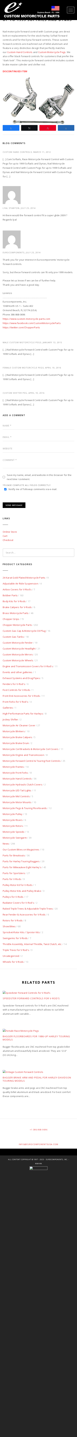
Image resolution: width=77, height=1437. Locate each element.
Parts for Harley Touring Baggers (21, 861)
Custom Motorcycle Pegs (52, 52)
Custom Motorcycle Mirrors (18, 654)
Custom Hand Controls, (18, 152)
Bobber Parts (10, 595)
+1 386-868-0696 (38, 1129)
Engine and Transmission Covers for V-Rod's (28, 666)
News (6, 843)
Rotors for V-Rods (13, 920)
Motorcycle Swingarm (15, 837)
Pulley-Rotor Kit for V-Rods (17, 885)
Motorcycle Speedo (13, 831)
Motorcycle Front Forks (15, 772)
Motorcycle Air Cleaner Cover (19, 725)
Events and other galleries (17, 672)
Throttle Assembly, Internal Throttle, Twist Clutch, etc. (32, 944)
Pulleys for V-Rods (13, 896)
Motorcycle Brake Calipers (17, 737)
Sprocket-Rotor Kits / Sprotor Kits (21, 932)
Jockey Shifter (10, 719)
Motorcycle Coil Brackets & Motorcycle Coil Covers (31, 749)
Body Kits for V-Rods (14, 601)
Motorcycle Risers (13, 820)
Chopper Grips (11, 619)
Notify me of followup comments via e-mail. (33, 489)
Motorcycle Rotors (13, 825)
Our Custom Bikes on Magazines (21, 849)
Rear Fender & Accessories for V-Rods (24, 914)
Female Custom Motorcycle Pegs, (24, 367)
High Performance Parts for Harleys (23, 713)
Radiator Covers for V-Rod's (18, 902)
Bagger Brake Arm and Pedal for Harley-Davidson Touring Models (37, 1079)
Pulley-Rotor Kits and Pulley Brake (22, 891)
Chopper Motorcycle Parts (17, 625)
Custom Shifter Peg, (15, 393)
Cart (5, 536)
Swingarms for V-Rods (15, 938)
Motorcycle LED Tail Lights (17, 790)
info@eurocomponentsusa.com (38, 1144)
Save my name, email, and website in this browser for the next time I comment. (39, 477)
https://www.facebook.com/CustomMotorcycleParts (32, 323)
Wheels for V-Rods (13, 961)
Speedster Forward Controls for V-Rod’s (31, 998)
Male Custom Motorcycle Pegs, (23, 342)
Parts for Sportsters (14, 873)
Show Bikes (9, 926)
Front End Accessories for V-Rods (21, 695)
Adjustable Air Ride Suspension (20, 583)
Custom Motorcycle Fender (18, 642)
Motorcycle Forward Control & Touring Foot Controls (32, 760)
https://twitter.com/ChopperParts (21, 327)
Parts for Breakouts (14, 855)
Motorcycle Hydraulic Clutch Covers (22, 784)
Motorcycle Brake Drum (16, 743)
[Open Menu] (70, 10)
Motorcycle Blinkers (14, 731)
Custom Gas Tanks (13, 636)
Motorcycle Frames (13, 766)
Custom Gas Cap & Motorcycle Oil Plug (24, 630)
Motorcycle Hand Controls (17, 778)
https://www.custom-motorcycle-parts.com (26, 318)
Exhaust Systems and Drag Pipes (21, 678)
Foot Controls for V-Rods (16, 690)
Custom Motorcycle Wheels (18, 660)
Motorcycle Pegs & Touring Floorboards (25, 808)
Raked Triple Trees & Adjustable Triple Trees (28, 908)
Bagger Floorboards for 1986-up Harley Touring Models (36, 1038)
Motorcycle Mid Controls (16, 796)
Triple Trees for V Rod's (16, 950)
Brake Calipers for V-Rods (17, 607)
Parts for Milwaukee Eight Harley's (22, 867)
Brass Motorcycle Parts (16, 613)
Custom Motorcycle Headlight (19, 648)
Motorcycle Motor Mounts (17, 802)
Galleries (8, 707)
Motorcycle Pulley (12, 814)
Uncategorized (11, 956)
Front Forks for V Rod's (15, 701)
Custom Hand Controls (19, 52)
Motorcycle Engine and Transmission (23, 755)
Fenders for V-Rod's (14, 684)
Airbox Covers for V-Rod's (17, 589)
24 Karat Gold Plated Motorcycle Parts (24, 577)
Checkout (8, 540)
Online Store (10, 531)
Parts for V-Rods (12, 879)
